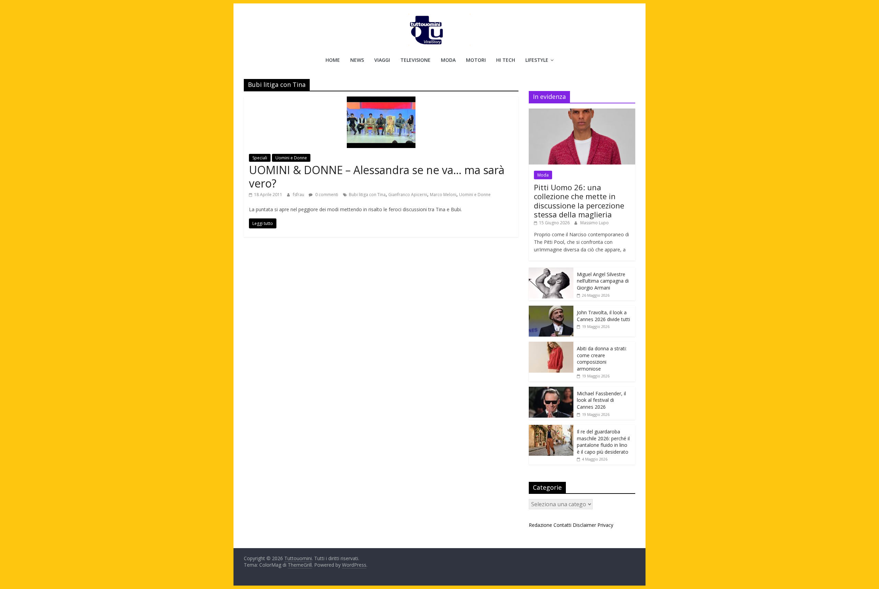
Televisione (415, 60)
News (357, 60)
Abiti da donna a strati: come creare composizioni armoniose (602, 358)
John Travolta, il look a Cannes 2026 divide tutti (603, 315)
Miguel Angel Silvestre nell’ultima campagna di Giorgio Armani (603, 281)
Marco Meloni (443, 194)
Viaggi (382, 60)
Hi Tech (505, 60)
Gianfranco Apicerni (407, 194)
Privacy (605, 525)
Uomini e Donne (291, 158)
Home (333, 60)
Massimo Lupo (594, 223)
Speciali (259, 158)
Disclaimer (584, 525)
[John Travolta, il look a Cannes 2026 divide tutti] (551, 309)
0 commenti (326, 194)
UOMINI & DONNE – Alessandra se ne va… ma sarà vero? (376, 176)
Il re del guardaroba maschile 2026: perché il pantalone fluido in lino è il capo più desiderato (603, 441)
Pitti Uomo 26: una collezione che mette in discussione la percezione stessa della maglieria (579, 200)
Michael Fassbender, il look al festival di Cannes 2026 (601, 400)
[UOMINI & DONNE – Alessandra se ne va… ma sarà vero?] (381, 100)
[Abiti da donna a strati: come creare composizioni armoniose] (551, 345)
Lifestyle (536, 60)
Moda (448, 60)
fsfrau (299, 194)
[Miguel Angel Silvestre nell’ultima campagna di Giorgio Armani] (551, 271)
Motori (476, 60)
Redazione (540, 525)
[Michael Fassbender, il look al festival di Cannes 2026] (551, 390)
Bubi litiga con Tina (367, 194)
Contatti (562, 525)
